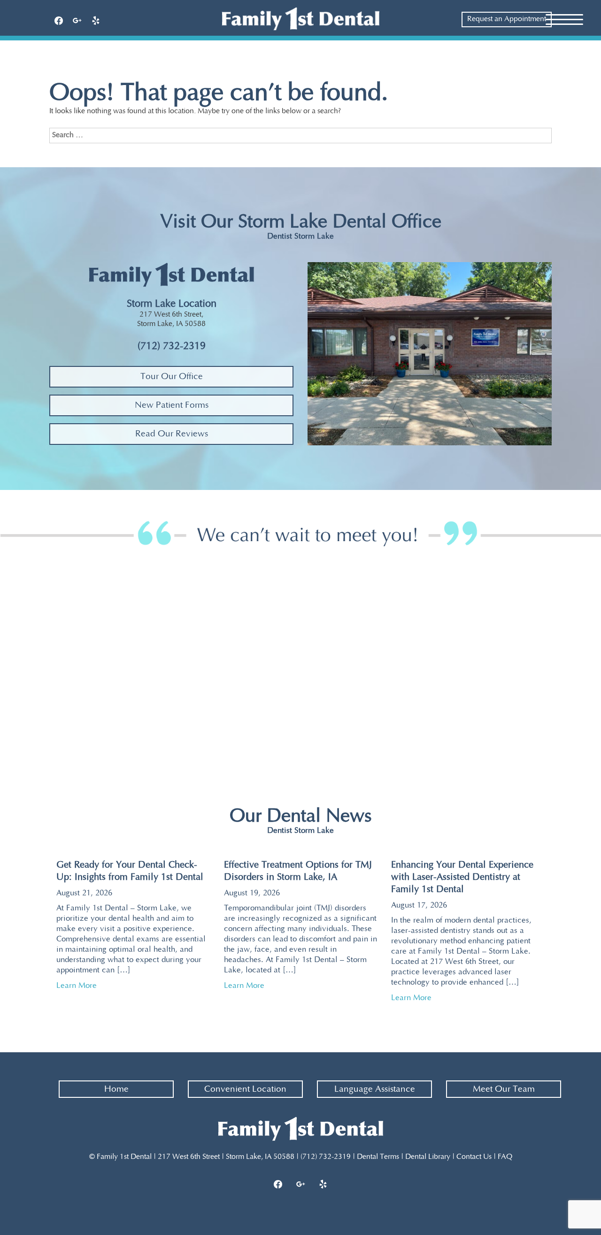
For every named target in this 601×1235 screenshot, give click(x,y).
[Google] (77, 21)
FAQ (505, 1156)
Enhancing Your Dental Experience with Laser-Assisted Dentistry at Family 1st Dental (462, 877)
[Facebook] (58, 21)
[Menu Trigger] (564, 19)
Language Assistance (374, 1089)
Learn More (80, 985)
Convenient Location (245, 1089)
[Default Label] (95, 21)
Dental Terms (378, 1156)
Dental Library (427, 1156)
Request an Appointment (506, 19)
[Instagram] (300, 1184)
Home (116, 1089)
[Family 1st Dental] (301, 19)
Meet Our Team (504, 1089)
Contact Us (474, 1156)
